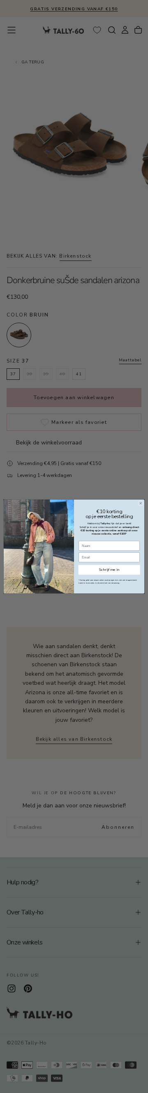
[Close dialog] (141, 503)
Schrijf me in (109, 569)
